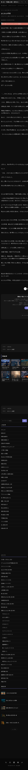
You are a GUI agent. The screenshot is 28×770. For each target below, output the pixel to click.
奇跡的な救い (4, 460)
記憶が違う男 (4, 528)
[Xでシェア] (25, 288)
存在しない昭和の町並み (7, 491)
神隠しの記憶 (4, 477)
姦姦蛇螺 (4, 644)
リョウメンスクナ (6, 634)
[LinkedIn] (14, 762)
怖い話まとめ (4, 5)
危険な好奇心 (5, 641)
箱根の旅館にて (5, 440)
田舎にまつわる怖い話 (6, 654)
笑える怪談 (4, 668)
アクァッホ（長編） (6, 494)
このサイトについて (12, 5)
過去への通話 (4, 453)
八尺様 (4, 637)
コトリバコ (5, 620)
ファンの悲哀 (4, 521)
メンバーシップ (21, 5)
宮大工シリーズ (5, 580)
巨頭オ (4, 651)
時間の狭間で (4, 436)
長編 (2, 681)
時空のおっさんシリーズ (8, 661)
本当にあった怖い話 (6, 603)
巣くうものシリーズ (7, 648)
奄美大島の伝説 (5, 511)
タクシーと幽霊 (10, 349)
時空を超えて (4, 504)
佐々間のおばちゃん (6, 497)
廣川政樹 (18, 765)
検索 (25, 420)
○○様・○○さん (5, 559)
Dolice (13, 765)
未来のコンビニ (5, 467)
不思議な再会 (4, 518)
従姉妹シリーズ (5, 583)
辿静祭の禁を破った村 (6, 484)
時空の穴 (3, 433)
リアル (4, 627)
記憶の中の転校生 (5, 443)
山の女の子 (4, 480)
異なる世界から (5, 508)
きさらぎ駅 (5, 617)
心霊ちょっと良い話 (6, 586)
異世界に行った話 (5, 658)
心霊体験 (3, 590)
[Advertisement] (14, 542)
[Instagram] (10, 762)
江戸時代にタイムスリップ (7, 446)
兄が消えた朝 (4, 470)
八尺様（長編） (5, 450)
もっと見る (14, 729)
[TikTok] (22, 762)
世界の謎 (3, 576)
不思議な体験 (4, 573)
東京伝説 (3, 607)
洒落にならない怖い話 (6, 610)
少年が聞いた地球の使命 (7, 474)
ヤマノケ (3, 429)
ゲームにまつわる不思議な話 (8, 563)
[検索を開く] (22, 1)
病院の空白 (4, 463)
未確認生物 (4, 600)
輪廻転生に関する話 (6, 675)
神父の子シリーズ (5, 664)
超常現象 (3, 671)
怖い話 (2, 593)
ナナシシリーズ (5, 566)
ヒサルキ (4, 624)
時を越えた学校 (5, 514)
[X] (6, 762)
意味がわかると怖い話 (6, 597)
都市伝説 (3, 678)
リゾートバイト (6, 631)
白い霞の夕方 (4, 525)
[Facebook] (18, 762)
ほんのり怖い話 (20, 16)
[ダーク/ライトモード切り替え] (25, 1)
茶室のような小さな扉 (6, 487)
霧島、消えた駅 (5, 501)
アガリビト (5, 614)
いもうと (9, 346)
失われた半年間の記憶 (6, 457)
